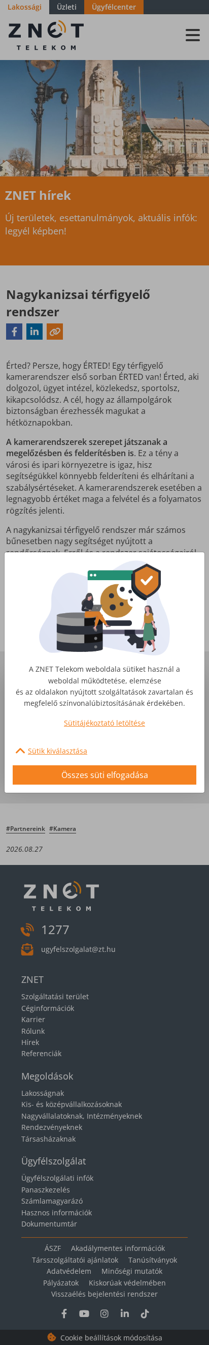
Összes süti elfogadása (104, 775)
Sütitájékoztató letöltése (104, 723)
